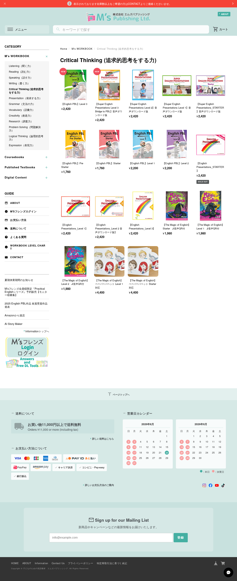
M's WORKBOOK (82, 48)
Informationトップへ (37, 331)
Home (63, 48)
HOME (15, 563)
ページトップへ (118, 394)
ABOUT (224, 14)
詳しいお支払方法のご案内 (99, 485)
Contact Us (58, 563)
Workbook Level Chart (27, 247)
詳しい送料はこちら (103, 438)
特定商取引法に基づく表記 (112, 563)
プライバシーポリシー (80, 563)
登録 (180, 537)
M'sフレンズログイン (23, 211)
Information (41, 563)
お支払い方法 (18, 220)
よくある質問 (18, 237)
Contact (16, 257)
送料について (18, 228)
